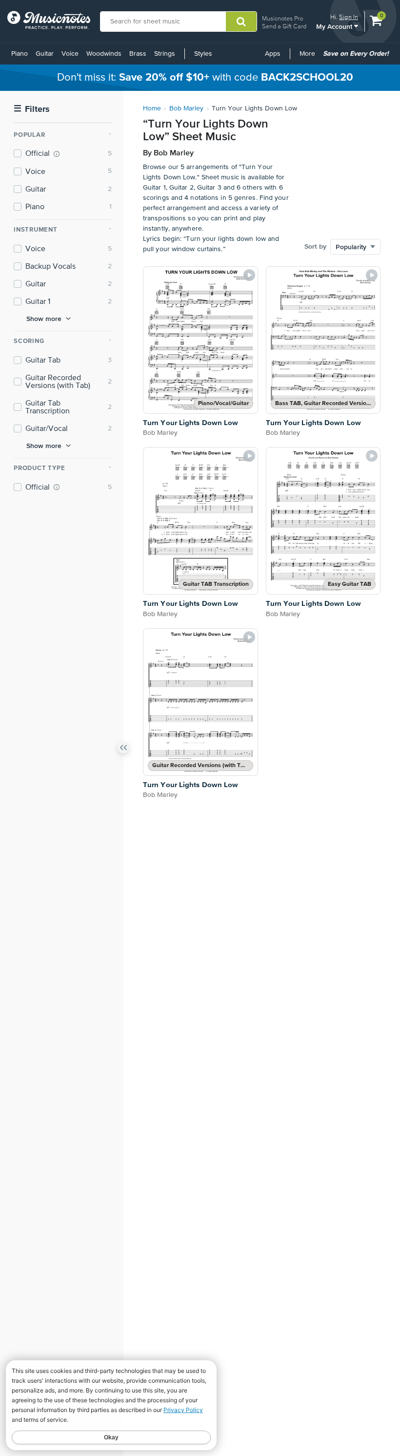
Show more (43, 318)
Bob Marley (186, 108)
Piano (19, 53)
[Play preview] (249, 275)
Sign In (348, 17)
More (309, 57)
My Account (335, 26)
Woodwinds (103, 53)
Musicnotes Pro (282, 18)
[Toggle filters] (123, 749)
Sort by (315, 246)
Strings (164, 53)
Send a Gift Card (284, 26)
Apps (272, 53)
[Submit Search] (241, 21)
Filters (32, 109)
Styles (203, 53)
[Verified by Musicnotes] (57, 154)
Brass (137, 53)
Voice (70, 53)
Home (152, 108)
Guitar (45, 53)
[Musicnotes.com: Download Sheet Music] (48, 20)
